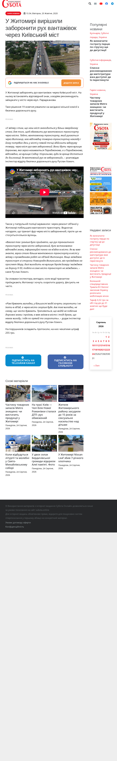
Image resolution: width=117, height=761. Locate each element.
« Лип (96, 365)
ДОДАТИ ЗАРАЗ (71, 83)
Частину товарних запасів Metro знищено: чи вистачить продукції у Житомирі (17, 413)
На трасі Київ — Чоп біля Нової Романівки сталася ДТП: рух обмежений (44, 411)
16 (108, 345)
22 (106, 349)
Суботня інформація (100, 60)
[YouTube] (101, 3)
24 (93, 354)
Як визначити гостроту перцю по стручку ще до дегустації (100, 45)
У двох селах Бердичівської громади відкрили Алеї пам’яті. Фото (43, 459)
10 (93, 345)
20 (101, 349)
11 (96, 345)
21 (103, 349)
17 (93, 349)
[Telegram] (112, 3)
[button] (90, 3)
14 (103, 345)
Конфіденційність (14, 526)
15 (106, 345)
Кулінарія (95, 33)
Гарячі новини (97, 90)
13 (101, 345)
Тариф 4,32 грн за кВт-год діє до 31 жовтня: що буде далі (99, 304)
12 (98, 345)
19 (98, 349)
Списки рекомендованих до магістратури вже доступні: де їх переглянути (101, 74)
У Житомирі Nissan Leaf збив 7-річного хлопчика (70, 458)
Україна (103, 37)
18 (96, 349)
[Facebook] (106, 3)
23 (108, 349)
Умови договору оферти (18, 522)
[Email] (95, 3)
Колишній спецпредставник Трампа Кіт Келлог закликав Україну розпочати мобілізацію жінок (99, 288)
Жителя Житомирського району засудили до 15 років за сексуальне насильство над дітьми (69, 414)
